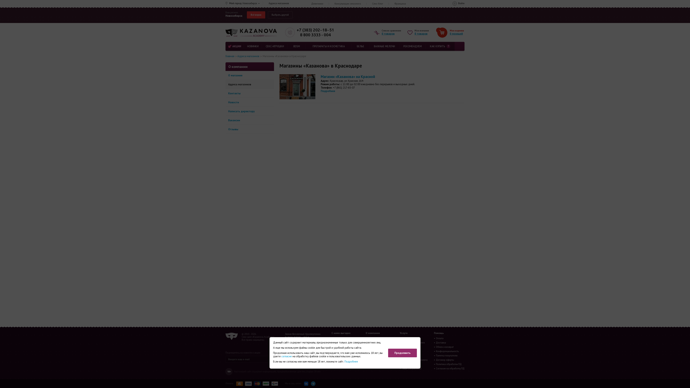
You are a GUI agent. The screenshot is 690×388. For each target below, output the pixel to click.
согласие (286, 356)
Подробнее (351, 361)
